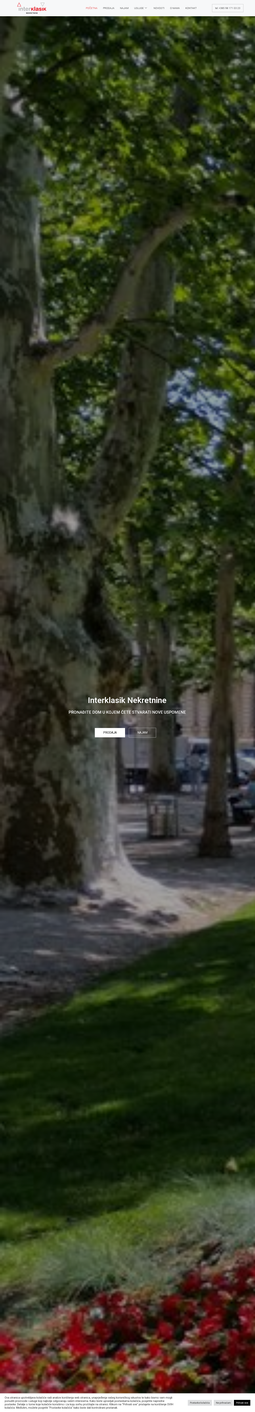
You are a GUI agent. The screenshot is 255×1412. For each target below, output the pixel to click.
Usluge (139, 8)
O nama (175, 8)
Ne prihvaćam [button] (223, 1402)
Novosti (159, 8)
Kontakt (191, 8)
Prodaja (108, 8)
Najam (124, 8)
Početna (91, 8)
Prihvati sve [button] (242, 1402)
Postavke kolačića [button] (200, 1402)
